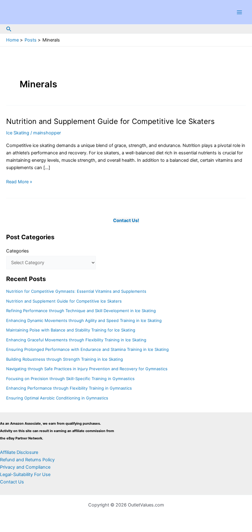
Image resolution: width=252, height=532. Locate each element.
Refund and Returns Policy (27, 460)
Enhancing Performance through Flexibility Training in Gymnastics (69, 388)
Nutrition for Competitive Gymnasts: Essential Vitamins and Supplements (76, 291)
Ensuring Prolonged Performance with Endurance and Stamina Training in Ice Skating (87, 349)
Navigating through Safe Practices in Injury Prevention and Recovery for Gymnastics (86, 368)
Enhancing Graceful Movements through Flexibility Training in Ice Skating (76, 339)
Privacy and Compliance (25, 467)
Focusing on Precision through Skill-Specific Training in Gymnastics (70, 378)
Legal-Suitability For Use (25, 474)
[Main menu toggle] (239, 12)
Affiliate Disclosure (19, 452)
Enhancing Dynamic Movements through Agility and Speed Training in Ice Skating (84, 320)
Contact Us (12, 482)
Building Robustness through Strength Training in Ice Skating (64, 359)
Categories (17, 251)
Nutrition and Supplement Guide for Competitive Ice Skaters (110, 121)
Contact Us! (126, 220)
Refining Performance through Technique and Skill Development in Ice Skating (81, 310)
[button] (9, 29)
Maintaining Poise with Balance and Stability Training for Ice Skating (70, 330)
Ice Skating (17, 133)
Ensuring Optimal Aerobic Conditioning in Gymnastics (57, 397)
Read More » (19, 182)
